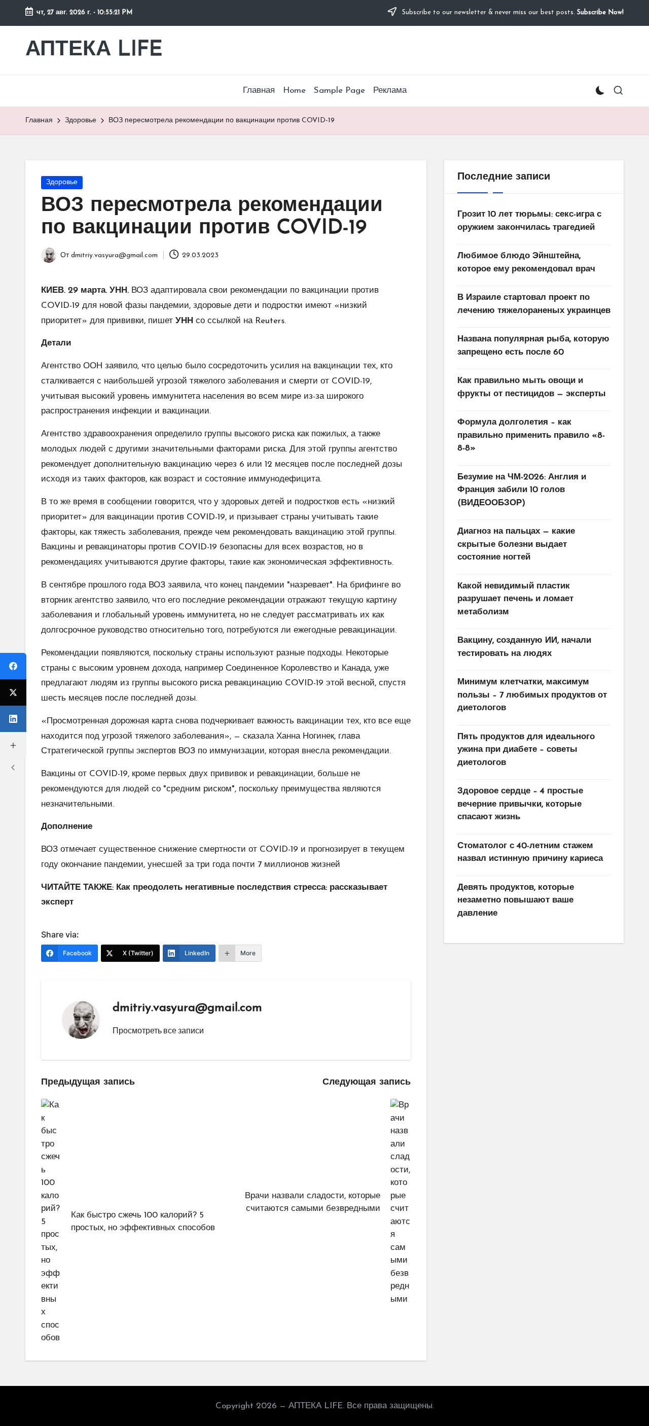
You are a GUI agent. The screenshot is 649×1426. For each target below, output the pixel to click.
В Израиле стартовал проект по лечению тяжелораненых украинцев (533, 304)
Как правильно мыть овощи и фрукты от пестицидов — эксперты (531, 387)
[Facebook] (13, 666)
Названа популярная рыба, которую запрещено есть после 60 (533, 346)
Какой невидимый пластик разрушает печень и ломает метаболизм (515, 599)
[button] (158, 1030)
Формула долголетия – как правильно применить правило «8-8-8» (531, 435)
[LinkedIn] (13, 719)
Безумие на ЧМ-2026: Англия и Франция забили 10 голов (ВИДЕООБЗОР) (521, 490)
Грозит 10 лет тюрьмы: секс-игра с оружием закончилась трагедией (529, 221)
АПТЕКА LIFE (94, 50)
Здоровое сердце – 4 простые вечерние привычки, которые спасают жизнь (520, 804)
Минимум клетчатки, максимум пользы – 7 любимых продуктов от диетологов (532, 695)
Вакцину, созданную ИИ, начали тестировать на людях (524, 647)
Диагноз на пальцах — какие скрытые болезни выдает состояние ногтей (516, 544)
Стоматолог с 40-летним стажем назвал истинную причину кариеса (530, 852)
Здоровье (62, 182)
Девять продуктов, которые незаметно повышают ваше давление (515, 900)
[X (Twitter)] (13, 692)
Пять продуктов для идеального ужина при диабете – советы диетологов (526, 750)
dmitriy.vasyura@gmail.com (187, 1008)
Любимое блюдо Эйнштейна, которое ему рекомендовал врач (526, 262)
